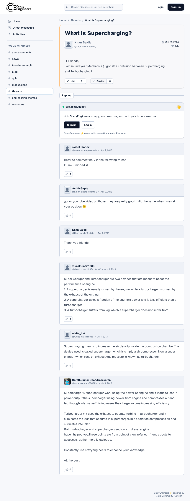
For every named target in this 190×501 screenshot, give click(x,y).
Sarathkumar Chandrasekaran (91, 380)
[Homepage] (19, 7)
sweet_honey (80, 147)
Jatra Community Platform (111, 133)
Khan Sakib (82, 42)
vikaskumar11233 (83, 266)
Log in (88, 125)
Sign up (71, 125)
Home (62, 20)
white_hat (78, 333)
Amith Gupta (80, 188)
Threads (76, 20)
